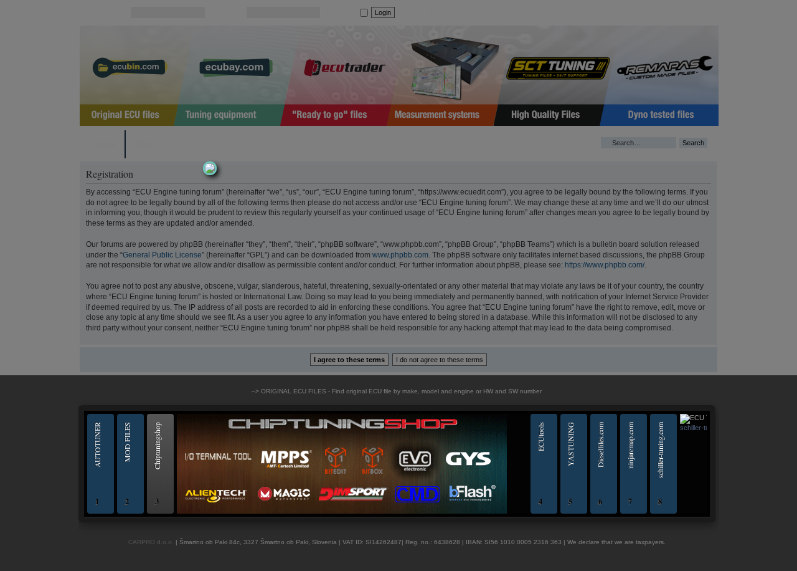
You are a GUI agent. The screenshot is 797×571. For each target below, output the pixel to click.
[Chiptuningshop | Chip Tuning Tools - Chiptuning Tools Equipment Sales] (342, 512)
